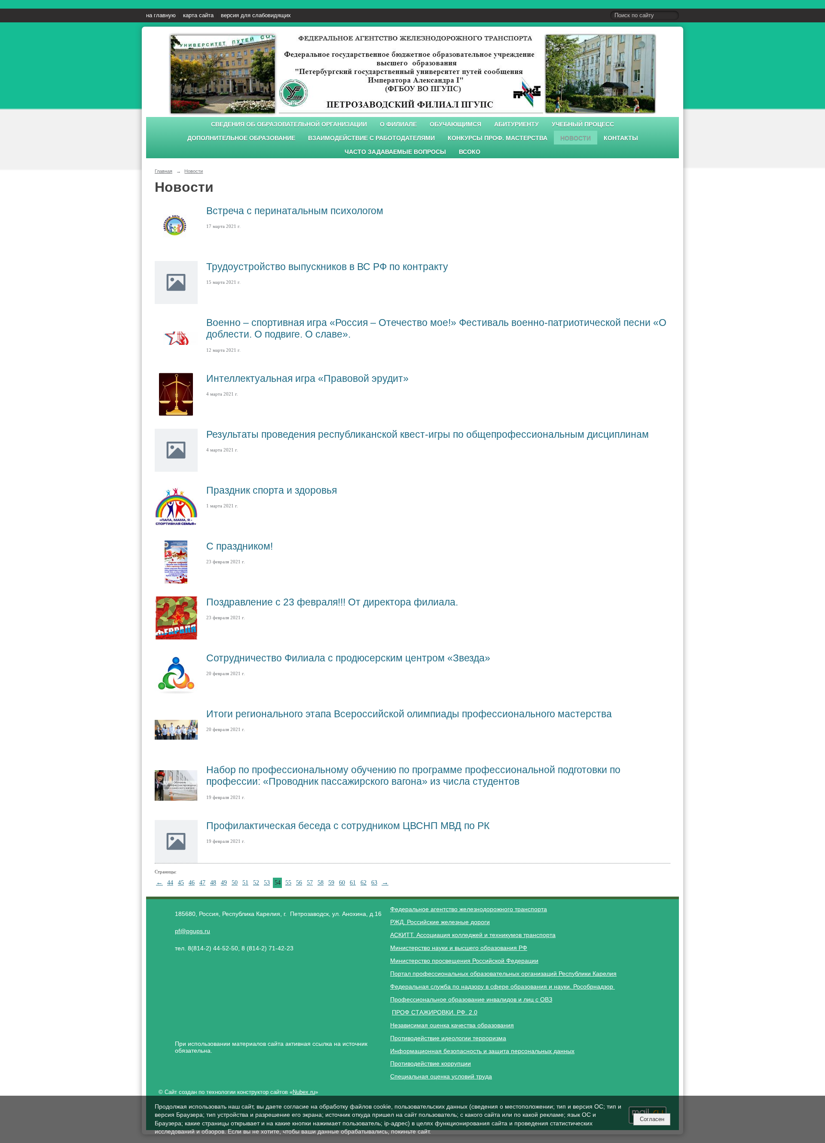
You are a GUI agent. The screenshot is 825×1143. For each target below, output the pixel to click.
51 (245, 882)
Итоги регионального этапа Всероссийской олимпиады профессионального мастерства (409, 713)
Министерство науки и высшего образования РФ (458, 947)
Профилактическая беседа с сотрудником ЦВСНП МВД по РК (347, 825)
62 (364, 882)
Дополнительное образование (241, 138)
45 (181, 882)
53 (267, 882)
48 (213, 882)
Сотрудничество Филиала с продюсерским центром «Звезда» (348, 658)
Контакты (621, 138)
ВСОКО (469, 152)
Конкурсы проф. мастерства (497, 138)
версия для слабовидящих (256, 15)
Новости (575, 138)
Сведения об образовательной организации (289, 124)
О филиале (398, 124)
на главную (161, 15)
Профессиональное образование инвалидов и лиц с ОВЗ (471, 999)
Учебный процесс (583, 124)
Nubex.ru (304, 1092)
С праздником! (239, 546)
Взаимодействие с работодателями (371, 138)
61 (353, 882)
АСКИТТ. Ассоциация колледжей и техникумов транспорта (473, 934)
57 (310, 882)
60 (342, 882)
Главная (163, 171)
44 (170, 882)
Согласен (652, 1119)
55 (288, 882)
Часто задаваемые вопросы (395, 152)
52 (256, 882)
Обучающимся (455, 124)
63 (374, 882)
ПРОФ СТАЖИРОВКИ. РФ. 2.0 (434, 1012)
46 (192, 882)
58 (321, 882)
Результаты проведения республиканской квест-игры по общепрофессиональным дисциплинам (427, 434)
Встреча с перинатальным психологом (294, 210)
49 (224, 882)
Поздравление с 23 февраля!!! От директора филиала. (332, 602)
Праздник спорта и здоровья (271, 490)
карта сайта (198, 15)
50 (235, 882)
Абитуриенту (516, 124)
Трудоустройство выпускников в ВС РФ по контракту (327, 266)
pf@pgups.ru (192, 931)
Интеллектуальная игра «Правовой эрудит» (307, 378)
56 (299, 882)
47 (202, 882)
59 (331, 882)
